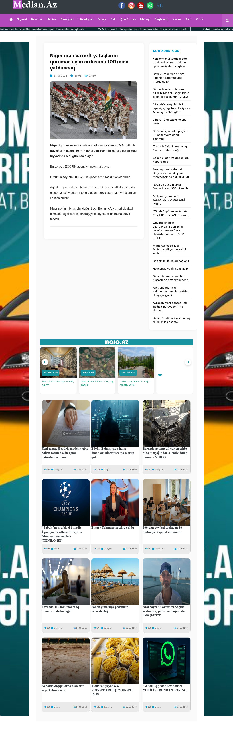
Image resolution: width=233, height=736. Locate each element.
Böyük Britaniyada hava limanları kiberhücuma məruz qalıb (168, 77)
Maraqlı (145, 19)
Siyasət (22, 19)
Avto (188, 19)
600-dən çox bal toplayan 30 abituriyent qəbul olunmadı (170, 134)
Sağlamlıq (161, 19)
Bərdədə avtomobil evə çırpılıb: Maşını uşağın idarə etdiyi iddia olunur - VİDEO (171, 92)
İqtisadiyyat (85, 19)
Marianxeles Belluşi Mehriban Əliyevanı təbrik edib (170, 249)
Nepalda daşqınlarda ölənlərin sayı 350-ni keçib (170, 186)
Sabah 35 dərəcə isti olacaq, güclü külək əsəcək (172, 320)
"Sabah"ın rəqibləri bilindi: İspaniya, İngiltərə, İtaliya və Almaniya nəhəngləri (171, 108)
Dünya (102, 19)
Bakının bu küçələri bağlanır (171, 261)
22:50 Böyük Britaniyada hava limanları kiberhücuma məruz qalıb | (104, 29)
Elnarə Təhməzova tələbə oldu (170, 121)
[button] (45, 362)
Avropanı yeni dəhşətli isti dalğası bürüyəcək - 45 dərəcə (170, 306)
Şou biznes (128, 19)
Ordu (199, 19)
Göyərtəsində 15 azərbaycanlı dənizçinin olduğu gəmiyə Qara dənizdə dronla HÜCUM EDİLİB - (168, 230)
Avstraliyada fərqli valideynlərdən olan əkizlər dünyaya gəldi (171, 291)
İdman (177, 19)
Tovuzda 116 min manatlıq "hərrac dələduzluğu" (170, 148)
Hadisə (51, 19)
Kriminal (36, 19)
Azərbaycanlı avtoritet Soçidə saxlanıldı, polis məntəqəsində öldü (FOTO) (171, 173)
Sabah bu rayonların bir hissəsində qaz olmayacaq (170, 278)
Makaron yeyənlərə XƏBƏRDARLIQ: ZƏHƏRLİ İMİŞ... (169, 199)
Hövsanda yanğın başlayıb (170, 268)
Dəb (113, 19)
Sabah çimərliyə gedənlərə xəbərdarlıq (171, 159)
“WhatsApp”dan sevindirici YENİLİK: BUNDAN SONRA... (170, 213)
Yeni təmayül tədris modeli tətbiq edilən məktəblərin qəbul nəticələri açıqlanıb (170, 62)
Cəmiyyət (66, 19)
